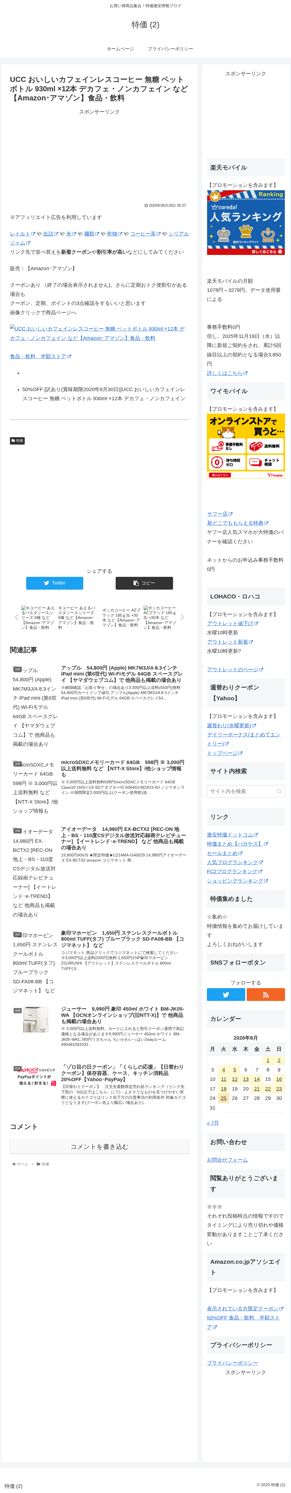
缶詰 (48, 234)
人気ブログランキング (232, 862)
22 (268, 1089)
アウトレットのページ (232, 669)
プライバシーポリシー (232, 1363)
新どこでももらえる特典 (235, 523)
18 (223, 1089)
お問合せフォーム (227, 1160)
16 (279, 1079)
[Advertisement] (99, 156)
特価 (19, 441)
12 (235, 1079)
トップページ (222, 753)
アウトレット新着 (227, 642)
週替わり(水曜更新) (229, 725)
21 (257, 1089)
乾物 (112, 234)
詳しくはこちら (225, 373)
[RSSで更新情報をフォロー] (266, 994)
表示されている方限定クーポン (242, 1309)
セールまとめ (222, 853)
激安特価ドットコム (230, 835)
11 (223, 1079)
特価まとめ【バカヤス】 (235, 844)
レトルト (20, 234)
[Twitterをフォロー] (226, 994)
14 (257, 1079)
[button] (279, 791)
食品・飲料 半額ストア (38, 356)
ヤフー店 (217, 514)
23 (279, 1089)
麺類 (89, 234)
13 (246, 1079)
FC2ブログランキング (232, 871)
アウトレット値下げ (230, 623)
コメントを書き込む (99, 1146)
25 (223, 1098)
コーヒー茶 (143, 234)
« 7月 (213, 1123)
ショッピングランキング (235, 881)
